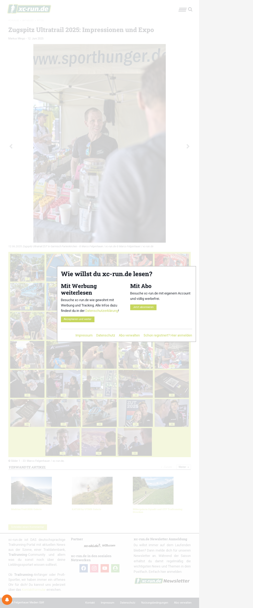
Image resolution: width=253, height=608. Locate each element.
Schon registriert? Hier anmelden (168, 335)
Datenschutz (105, 335)
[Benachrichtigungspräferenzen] (7, 599)
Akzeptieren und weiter (77, 319)
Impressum (84, 335)
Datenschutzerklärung (101, 311)
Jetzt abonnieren (143, 307)
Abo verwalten (129, 335)
